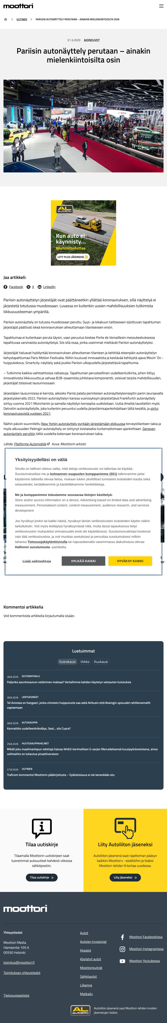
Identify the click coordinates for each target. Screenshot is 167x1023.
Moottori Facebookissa (145, 937)
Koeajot (85, 950)
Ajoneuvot (92, 40)
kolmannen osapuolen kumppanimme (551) (83, 474)
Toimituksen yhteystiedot (21, 973)
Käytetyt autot (90, 959)
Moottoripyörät (91, 968)
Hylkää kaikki (83, 561)
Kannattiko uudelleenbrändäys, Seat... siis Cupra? (39, 728)
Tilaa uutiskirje (39, 877)
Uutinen (22, 19)
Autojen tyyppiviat (93, 941)
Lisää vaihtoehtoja (37, 561)
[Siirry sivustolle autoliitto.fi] (80, 1010)
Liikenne (86, 985)
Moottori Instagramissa (146, 949)
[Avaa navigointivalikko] (161, 6)
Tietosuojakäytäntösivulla (47, 542)
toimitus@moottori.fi (19, 962)
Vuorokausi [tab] (67, 661)
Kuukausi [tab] (101, 661)
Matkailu (86, 994)
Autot (84, 933)
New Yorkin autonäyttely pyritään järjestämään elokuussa (83, 423)
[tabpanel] (83, 726)
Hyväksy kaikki (130, 561)
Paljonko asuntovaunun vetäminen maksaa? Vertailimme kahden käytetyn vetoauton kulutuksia (69, 682)
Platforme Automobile (30, 444)
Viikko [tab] (84, 661)
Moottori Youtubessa (144, 961)
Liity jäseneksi (123, 877)
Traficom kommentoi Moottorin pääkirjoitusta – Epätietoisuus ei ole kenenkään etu (61, 775)
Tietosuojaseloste (16, 995)
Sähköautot (88, 976)
